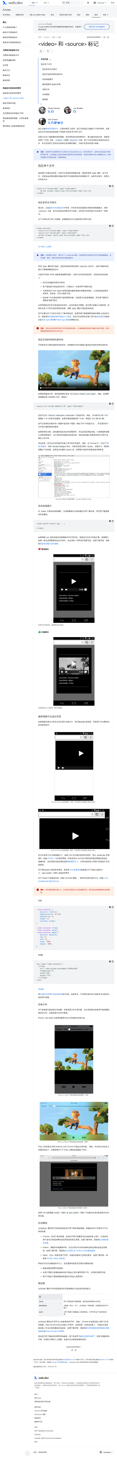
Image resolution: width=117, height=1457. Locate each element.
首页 (39, 37)
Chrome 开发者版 (40, 1411)
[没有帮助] (108, 37)
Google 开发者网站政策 (60, 1362)
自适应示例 (44, 994)
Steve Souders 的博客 (55, 1331)
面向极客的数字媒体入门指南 (59, 316)
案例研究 (37, 1418)
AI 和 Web (6, 15)
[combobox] (72, 3)
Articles (7, 9)
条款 (35, 1452)
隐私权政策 (43, 1452)
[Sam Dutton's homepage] (62, 123)
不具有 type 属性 (62, 320)
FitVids (50, 858)
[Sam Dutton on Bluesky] (58, 123)
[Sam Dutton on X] (49, 123)
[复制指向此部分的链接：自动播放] (49, 1223)
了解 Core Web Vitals (37, 15)
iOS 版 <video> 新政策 (56, 1258)
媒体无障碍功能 (86, 1336)
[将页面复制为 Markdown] (48, 51)
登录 (112, 3)
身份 (52, 15)
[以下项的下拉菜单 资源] (38, 2)
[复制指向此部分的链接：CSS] (44, 900)
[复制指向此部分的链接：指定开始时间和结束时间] (65, 339)
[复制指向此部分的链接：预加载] (47, 1283)
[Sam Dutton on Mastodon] (55, 123)
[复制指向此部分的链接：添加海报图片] (54, 506)
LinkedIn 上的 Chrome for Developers (47, 1438)
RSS (35, 1442)
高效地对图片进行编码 (49, 544)
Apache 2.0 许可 (104, 1360)
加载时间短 (20, 15)
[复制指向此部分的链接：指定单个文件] (57, 166)
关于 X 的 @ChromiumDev (43, 1431)
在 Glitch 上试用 (44, 247)
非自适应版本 (56, 994)
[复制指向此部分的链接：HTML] (45, 955)
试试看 (41, 989)
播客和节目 (38, 1422)
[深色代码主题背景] (110, 186)
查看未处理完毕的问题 (42, 1402)
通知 (87, 15)
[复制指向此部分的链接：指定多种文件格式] (58, 202)
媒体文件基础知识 (56, 208)
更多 (45, 3)
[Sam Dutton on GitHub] (52, 123)
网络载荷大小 (72, 861)
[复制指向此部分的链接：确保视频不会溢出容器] (63, 716)
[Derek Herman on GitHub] (52, 112)
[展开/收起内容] (50, 59)
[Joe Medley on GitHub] (74, 112)
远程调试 (100, 316)
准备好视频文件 (51, 129)
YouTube (37, 1434)
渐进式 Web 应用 (65, 15)
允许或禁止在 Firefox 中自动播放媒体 (80, 1251)
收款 (78, 15)
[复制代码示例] (112, 186)
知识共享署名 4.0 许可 (69, 1360)
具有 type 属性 (48, 320)
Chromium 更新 (40, 1414)
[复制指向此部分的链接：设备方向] (49, 1004)
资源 (33, 3)
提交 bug (37, 1398)
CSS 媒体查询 (75, 870)
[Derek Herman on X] (49, 112)
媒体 (96, 15)
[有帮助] (104, 37)
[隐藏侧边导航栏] (27, 1453)
